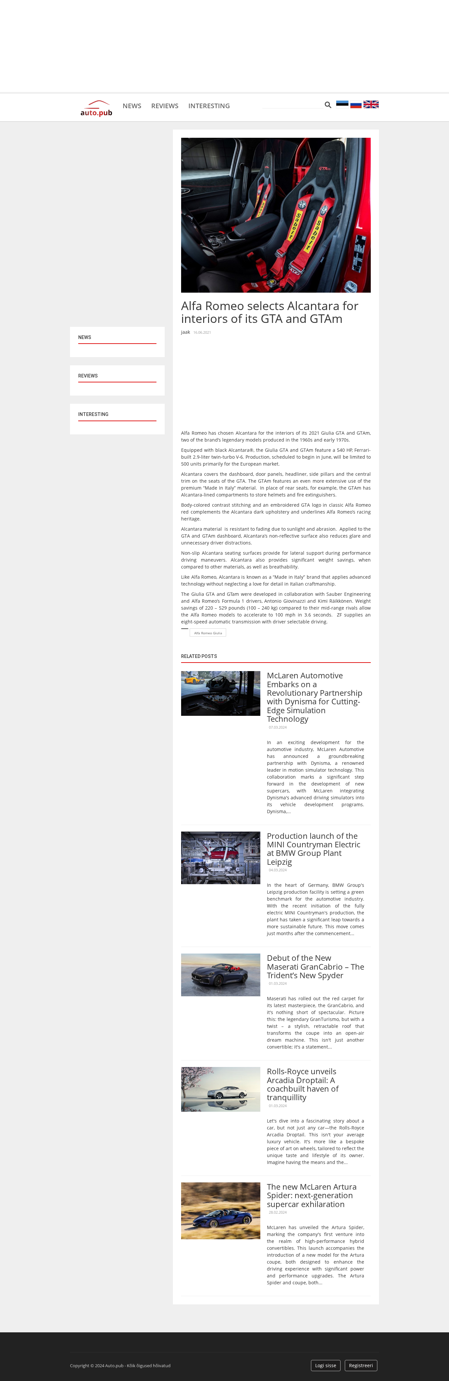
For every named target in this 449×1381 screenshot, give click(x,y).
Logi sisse (325, 1365)
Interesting (209, 105)
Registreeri (361, 1365)
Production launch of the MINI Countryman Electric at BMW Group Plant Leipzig (313, 848)
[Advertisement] (224, 46)
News (132, 105)
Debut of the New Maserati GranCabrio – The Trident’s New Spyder (315, 966)
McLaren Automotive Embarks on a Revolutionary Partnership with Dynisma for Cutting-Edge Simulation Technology (315, 697)
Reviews (164, 105)
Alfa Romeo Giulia (208, 633)
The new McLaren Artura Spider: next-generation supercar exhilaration (312, 1195)
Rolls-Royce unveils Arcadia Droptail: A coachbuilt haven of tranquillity (303, 1084)
